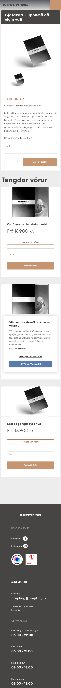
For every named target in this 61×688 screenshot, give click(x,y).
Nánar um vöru (30, 242)
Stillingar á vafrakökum (30, 357)
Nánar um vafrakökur (17, 348)
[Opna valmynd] (55, 5)
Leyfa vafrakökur (30, 364)
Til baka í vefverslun (14, 98)
